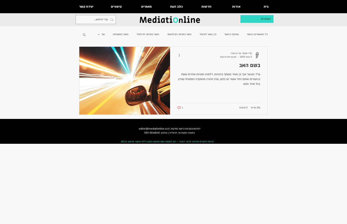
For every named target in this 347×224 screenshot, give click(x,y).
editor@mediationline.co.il (154, 128)
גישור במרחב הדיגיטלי (148, 34)
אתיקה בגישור (231, 34)
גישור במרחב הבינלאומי (179, 34)
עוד (103, 34)
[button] (84, 35)
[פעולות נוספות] (177, 55)
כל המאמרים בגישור (257, 34)
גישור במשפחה (121, 34)
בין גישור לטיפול (208, 34)
